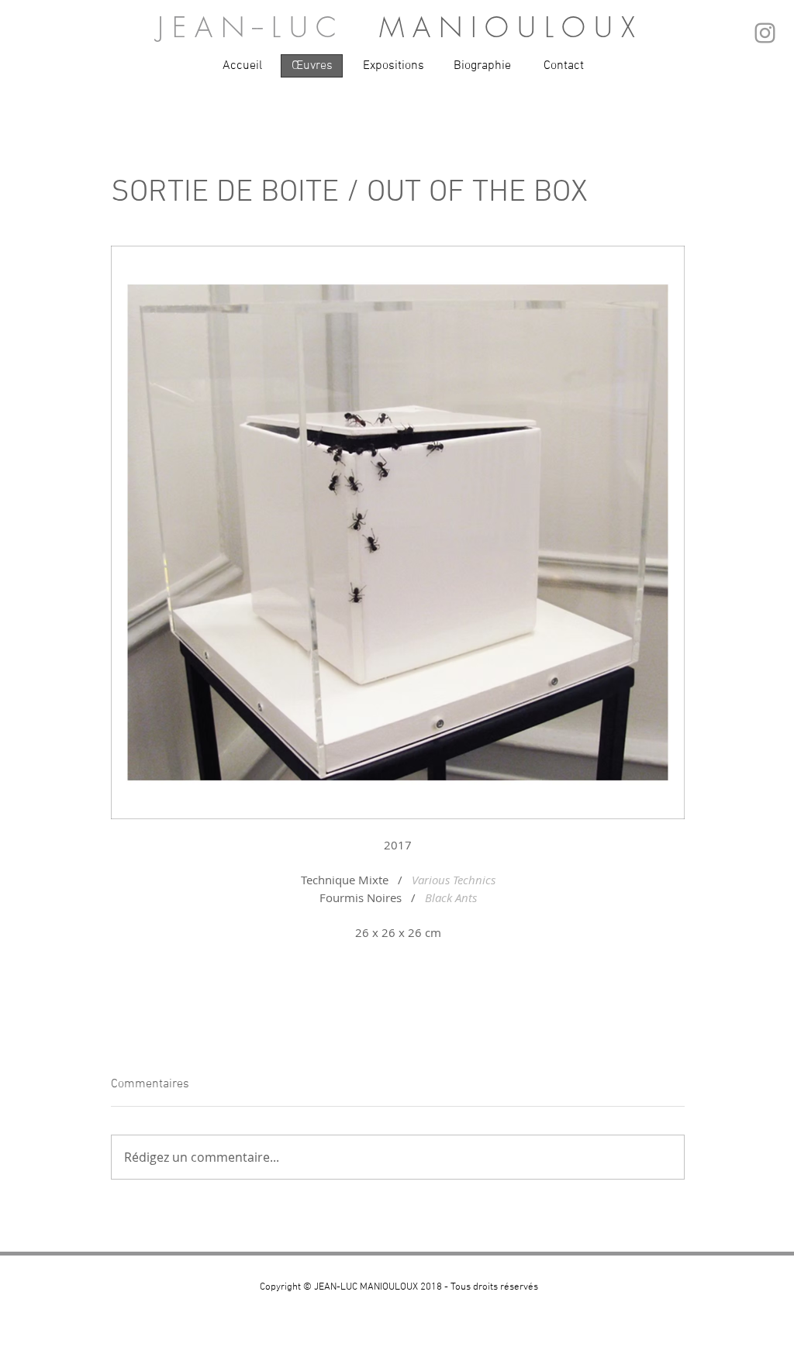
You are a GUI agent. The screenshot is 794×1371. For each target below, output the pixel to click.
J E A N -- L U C (268, 27)
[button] (242, 66)
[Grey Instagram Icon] (764, 33)
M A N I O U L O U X (507, 27)
